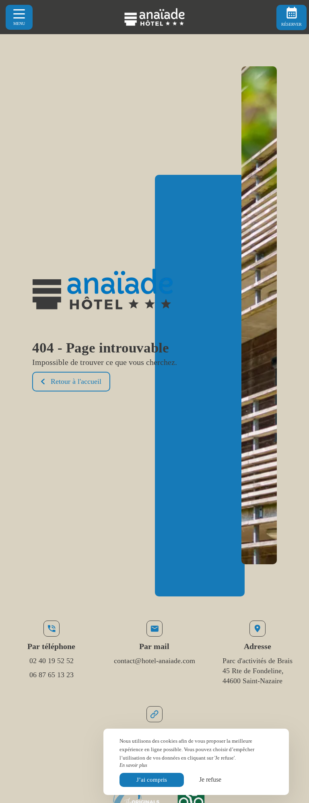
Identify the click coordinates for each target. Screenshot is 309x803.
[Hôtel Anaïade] (154, 17)
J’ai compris (151, 779)
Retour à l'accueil (76, 381)
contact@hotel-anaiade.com (154, 661)
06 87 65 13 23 (51, 675)
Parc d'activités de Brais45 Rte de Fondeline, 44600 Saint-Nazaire (257, 671)
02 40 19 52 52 (51, 661)
